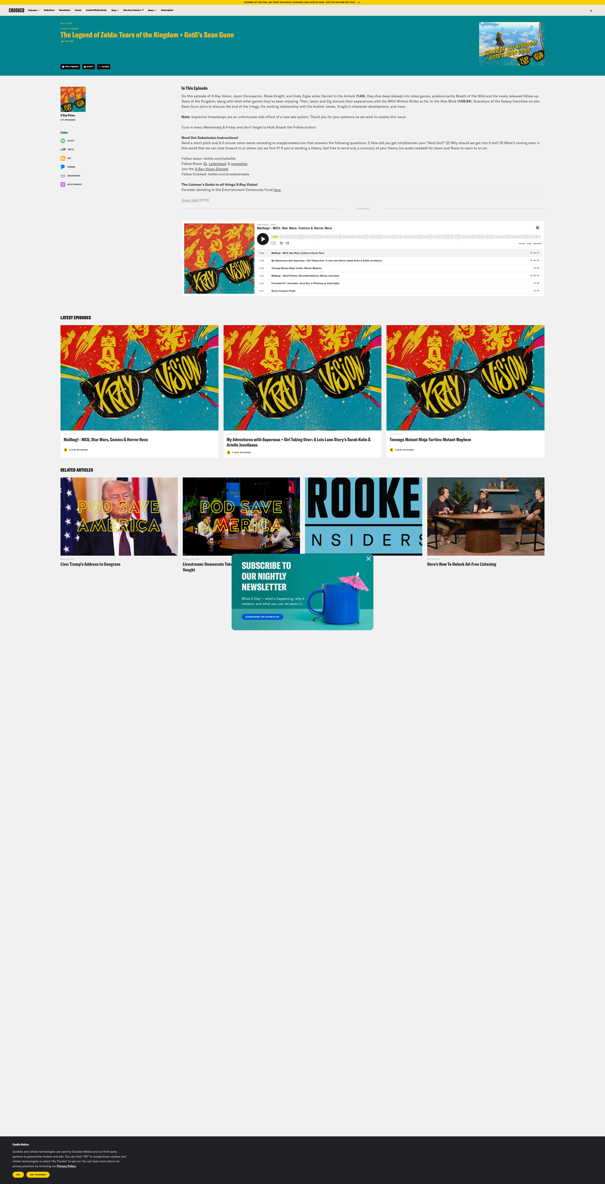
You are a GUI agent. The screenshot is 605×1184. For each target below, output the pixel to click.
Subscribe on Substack (262, 617)
